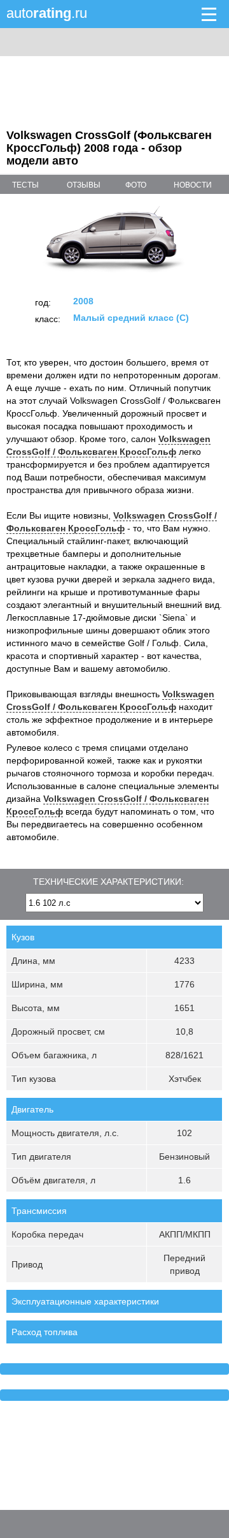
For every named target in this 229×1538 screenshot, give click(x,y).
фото (135, 185)
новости (193, 185)
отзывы (84, 185)
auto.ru (46, 13)
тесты (25, 185)
